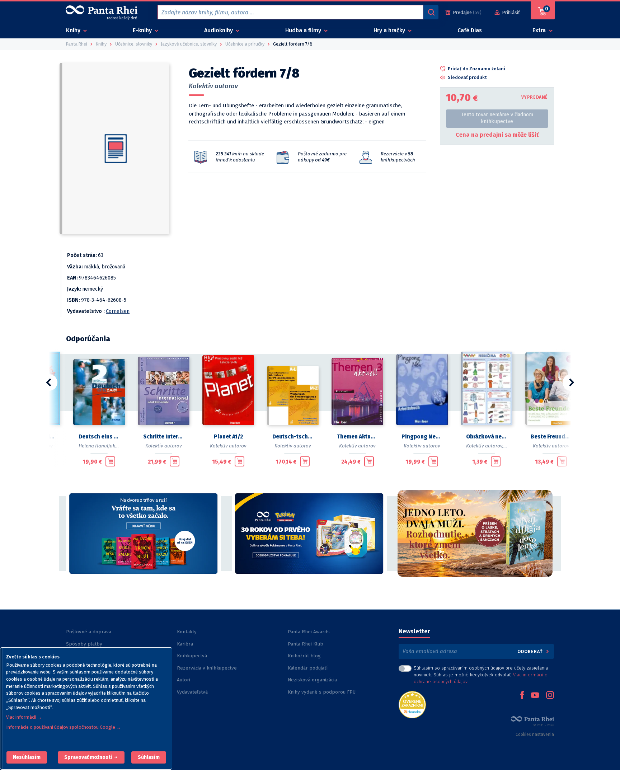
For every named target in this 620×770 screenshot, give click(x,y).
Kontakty (187, 632)
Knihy (74, 30)
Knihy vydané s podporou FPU (322, 692)
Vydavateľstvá (192, 692)
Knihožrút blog (304, 656)
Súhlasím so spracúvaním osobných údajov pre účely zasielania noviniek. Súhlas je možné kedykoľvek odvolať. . (481, 674)
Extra (539, 30)
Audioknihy (219, 30)
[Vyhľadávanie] (430, 12)
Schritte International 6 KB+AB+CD (163, 436)
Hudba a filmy (304, 30)
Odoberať (530, 651)
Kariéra (185, 644)
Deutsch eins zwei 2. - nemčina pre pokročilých (99, 436)
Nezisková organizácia (312, 680)
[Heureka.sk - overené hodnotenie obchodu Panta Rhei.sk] (412, 704)
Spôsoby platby (84, 644)
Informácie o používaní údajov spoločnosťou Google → (63, 727)
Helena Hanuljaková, (102, 446)
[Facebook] (522, 695)
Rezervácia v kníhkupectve (207, 668)
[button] (26, 757)
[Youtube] (535, 695)
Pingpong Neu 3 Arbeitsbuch (421, 436)
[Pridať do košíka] (110, 461)
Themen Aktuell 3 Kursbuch (357, 436)
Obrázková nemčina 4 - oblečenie (486, 436)
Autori (183, 680)
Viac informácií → (24, 717)
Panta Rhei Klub (305, 644)
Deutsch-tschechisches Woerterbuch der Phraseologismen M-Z (292, 436)
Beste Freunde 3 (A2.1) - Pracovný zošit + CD (551, 436)
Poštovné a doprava (88, 632)
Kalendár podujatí (308, 668)
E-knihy (143, 30)
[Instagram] (550, 695)
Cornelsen (118, 311)
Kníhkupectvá (192, 656)
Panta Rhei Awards (309, 632)
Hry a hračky (390, 30)
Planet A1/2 (228, 436)
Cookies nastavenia (535, 734)
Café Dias (469, 30)
